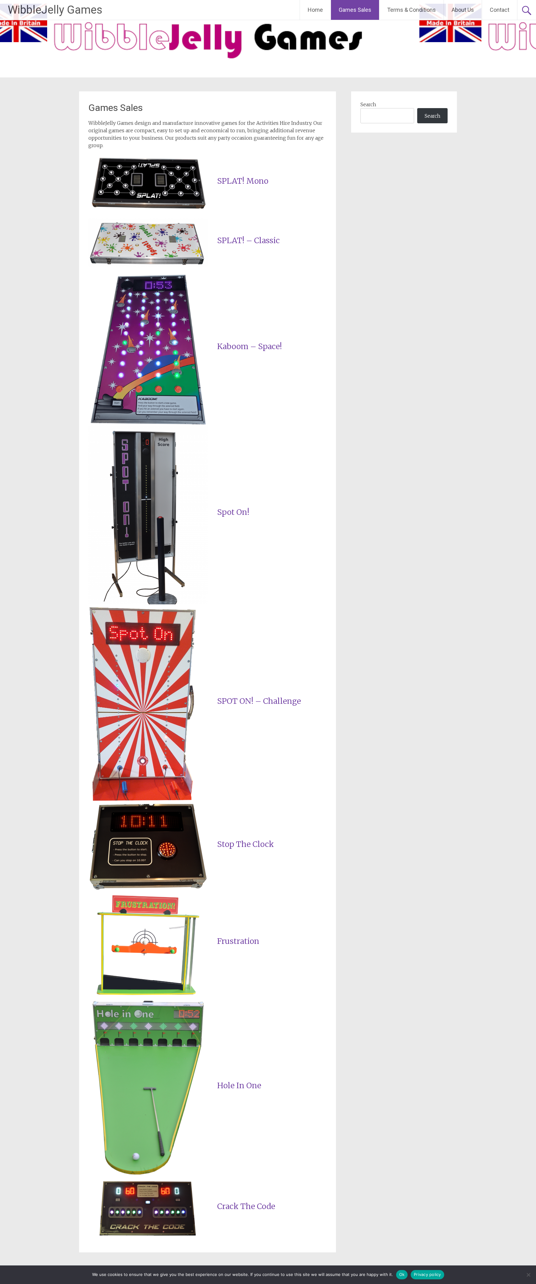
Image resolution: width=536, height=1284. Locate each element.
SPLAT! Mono (242, 181)
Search (368, 104)
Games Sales (355, 10)
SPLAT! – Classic (248, 240)
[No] (528, 1275)
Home (315, 10)
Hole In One (239, 1085)
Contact (499, 10)
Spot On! (233, 512)
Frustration (238, 941)
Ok (402, 1274)
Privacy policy (427, 1274)
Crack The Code (246, 1206)
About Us (463, 10)
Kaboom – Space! (249, 346)
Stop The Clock (245, 844)
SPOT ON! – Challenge (259, 701)
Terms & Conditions (411, 10)
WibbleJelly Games (55, 9)
